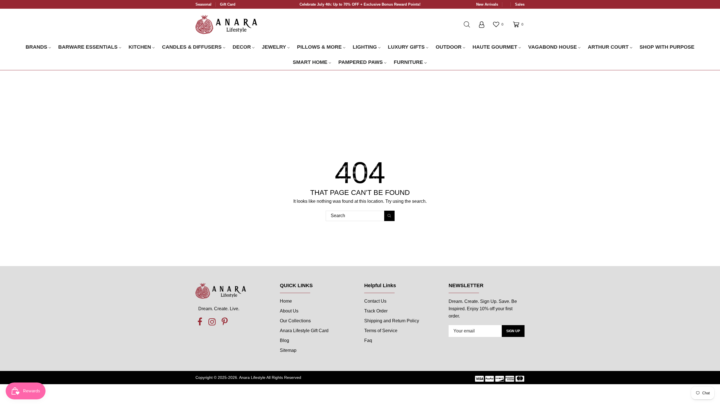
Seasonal (203, 4)
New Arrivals (487, 4)
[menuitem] (38, 47)
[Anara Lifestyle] (226, 24)
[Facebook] (199, 322)
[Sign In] (481, 24)
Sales (520, 4)
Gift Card (227, 4)
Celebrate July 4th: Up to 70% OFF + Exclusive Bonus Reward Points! (360, 4)
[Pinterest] (224, 322)
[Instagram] (212, 322)
